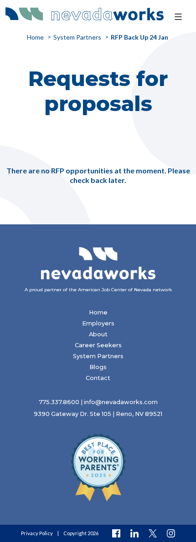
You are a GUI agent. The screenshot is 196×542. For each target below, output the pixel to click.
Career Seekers (98, 345)
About (98, 334)
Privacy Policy (37, 533)
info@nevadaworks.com (121, 402)
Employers (98, 323)
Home (98, 312)
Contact (98, 378)
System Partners (98, 356)
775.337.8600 (59, 402)
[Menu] (177, 17)
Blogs (98, 367)
